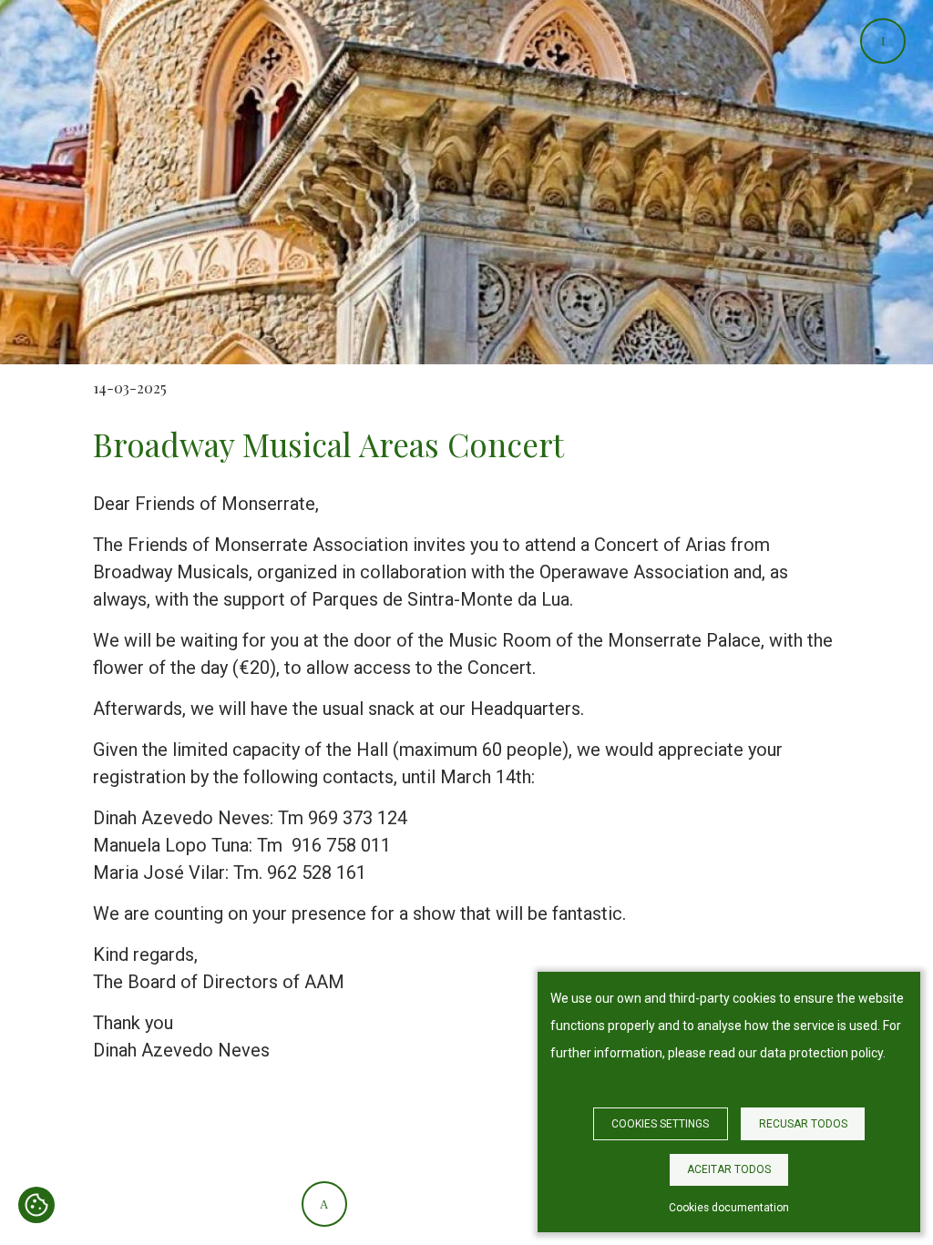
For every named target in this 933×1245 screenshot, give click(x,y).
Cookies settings (660, 1123)
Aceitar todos (729, 1169)
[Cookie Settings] (36, 1207)
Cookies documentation (729, 1207)
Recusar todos (803, 1123)
